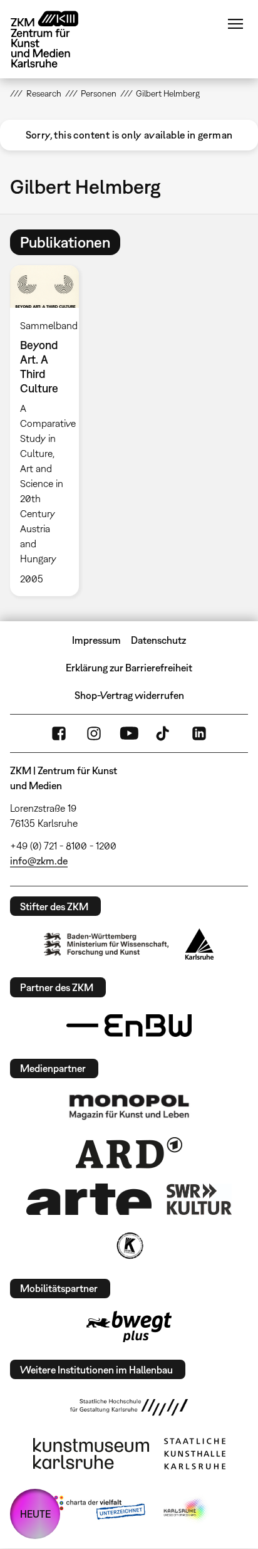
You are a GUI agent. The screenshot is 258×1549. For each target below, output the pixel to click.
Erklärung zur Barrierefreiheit (129, 667)
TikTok (164, 733)
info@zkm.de (39, 860)
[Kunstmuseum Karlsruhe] (91, 1453)
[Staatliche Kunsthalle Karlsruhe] (194, 1453)
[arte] (89, 1199)
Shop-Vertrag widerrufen (129, 695)
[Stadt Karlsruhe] (199, 944)
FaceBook (58, 733)
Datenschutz (158, 640)
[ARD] (129, 1152)
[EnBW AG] (129, 1025)
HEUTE (35, 1514)
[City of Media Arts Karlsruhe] (186, 1510)
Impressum (96, 640)
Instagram (93, 733)
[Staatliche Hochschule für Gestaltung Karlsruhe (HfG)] (129, 1407)
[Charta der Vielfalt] (97, 1510)
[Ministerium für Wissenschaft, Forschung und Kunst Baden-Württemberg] (106, 944)
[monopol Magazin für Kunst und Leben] (129, 1106)
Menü (235, 24)
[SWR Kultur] (199, 1199)
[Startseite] (54, 39)
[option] (49, 430)
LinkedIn (199, 733)
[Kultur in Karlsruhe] (129, 1245)
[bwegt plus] (129, 1326)
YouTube (129, 733)
